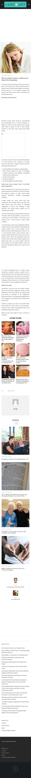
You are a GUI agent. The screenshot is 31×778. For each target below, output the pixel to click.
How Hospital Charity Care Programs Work (13, 648)
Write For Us (5, 720)
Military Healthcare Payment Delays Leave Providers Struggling (13, 569)
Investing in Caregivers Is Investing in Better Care (15, 459)
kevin (15, 409)
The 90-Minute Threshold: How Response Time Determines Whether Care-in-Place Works (14, 495)
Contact (4, 723)
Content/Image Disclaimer (9, 730)
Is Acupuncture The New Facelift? (15, 586)
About (3, 728)
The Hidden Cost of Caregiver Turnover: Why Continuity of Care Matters (14, 532)
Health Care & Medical (7, 75)
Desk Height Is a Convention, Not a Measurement (15, 655)
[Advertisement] (15, 25)
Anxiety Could (12, 390)
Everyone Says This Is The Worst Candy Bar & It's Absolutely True (22, 381)
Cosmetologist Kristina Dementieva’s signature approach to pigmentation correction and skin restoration (14, 682)
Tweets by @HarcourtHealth (9, 741)
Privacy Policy (5, 725)
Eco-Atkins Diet (15, 598)
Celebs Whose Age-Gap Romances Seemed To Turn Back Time (8, 381)
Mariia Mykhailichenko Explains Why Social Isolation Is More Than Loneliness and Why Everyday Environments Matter (15, 688)
